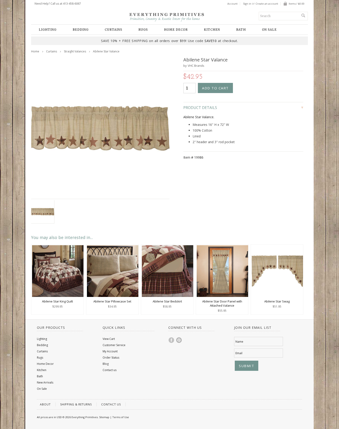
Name (239, 342)
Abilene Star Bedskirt (167, 301)
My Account (110, 351)
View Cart (109, 339)
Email (238, 353)
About (45, 404)
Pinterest (179, 340)
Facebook (171, 340)
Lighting (47, 30)
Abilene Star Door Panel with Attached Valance (222, 303)
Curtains (113, 30)
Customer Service (114, 345)
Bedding (81, 30)
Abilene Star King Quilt (57, 301)
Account (232, 3)
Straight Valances (75, 51)
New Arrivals (45, 382)
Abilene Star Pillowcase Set (112, 301)
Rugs (143, 30)
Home (35, 51)
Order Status (111, 358)
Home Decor (176, 30)
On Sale (269, 30)
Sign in (247, 3)
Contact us (109, 370)
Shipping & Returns (76, 404)
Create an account (267, 3)
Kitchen (212, 30)
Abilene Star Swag (277, 301)
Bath (241, 30)
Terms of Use (120, 417)
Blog (106, 364)
